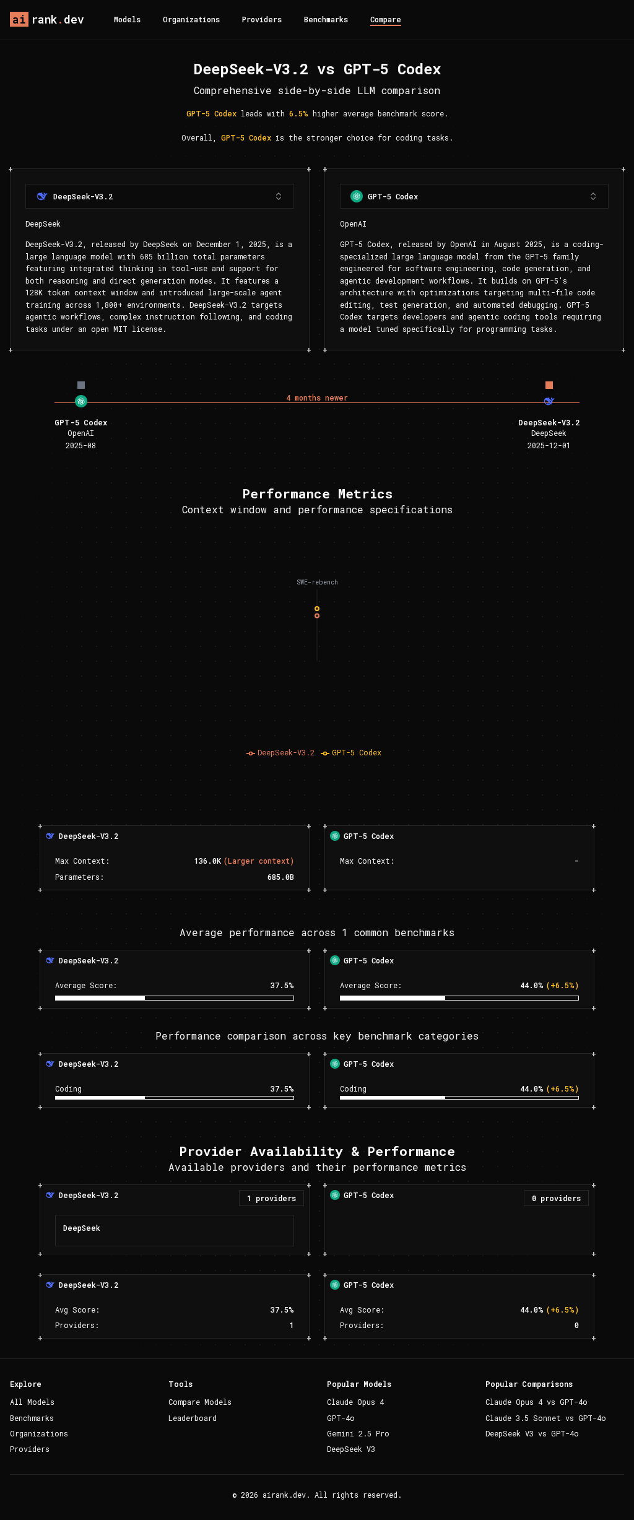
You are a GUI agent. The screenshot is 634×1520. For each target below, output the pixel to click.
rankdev (48, 19)
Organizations (191, 19)
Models (127, 19)
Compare (385, 19)
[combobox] (159, 196)
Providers (262, 19)
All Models (32, 1402)
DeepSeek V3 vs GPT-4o (532, 1433)
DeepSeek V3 (351, 1449)
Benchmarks (326, 19)
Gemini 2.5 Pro (358, 1433)
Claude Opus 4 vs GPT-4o (536, 1402)
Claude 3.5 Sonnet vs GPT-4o (545, 1418)
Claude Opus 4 (355, 1402)
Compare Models (200, 1402)
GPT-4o (341, 1418)
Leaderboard (192, 1418)
